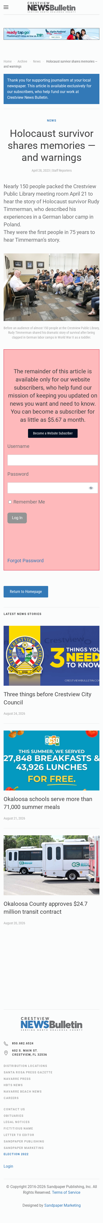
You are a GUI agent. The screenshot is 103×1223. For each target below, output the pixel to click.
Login (8, 1166)
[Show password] (91, 487)
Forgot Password (25, 560)
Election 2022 (16, 1154)
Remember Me (28, 502)
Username (18, 446)
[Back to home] (51, 7)
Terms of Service (66, 1192)
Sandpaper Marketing (62, 1205)
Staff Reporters (62, 170)
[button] (6, 7)
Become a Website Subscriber (53, 433)
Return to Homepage (26, 591)
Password (18, 474)
